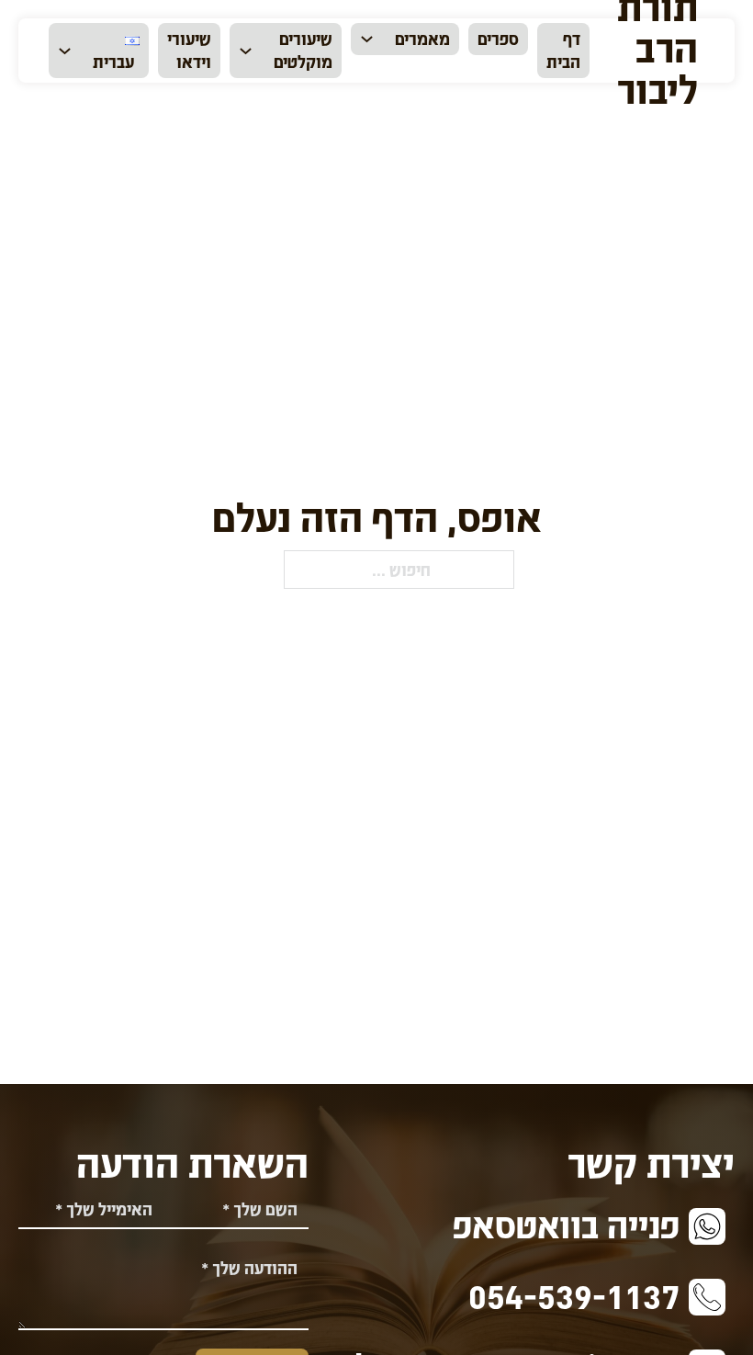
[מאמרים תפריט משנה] (367, 39)
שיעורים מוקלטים (303, 50)
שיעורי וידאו (189, 50)
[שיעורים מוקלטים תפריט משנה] (246, 51)
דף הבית (563, 50)
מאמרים (422, 38)
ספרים (498, 38)
